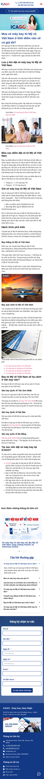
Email (5, 669)
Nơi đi (5, 629)
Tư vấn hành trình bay (22, 690)
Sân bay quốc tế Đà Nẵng (11, 438)
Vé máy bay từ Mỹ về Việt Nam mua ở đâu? (20, 564)
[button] (41, 4)
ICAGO (8, 463)
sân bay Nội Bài (15, 425)
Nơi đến (6, 639)
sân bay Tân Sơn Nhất (26, 401)
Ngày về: (6, 659)
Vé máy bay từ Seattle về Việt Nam (18, 373)
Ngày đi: (6, 649)
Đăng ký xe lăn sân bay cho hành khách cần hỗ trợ (21, 546)
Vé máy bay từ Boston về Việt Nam (18, 366)
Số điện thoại (8, 679)
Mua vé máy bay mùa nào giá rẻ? (16, 578)
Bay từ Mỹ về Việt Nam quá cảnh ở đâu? (19, 602)
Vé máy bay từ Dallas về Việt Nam (18, 371)
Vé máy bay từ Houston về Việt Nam (19, 368)
